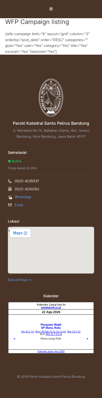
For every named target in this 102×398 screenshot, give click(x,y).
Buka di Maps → (19, 280)
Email (19, 205)
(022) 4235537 (27, 181)
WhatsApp (23, 197)
